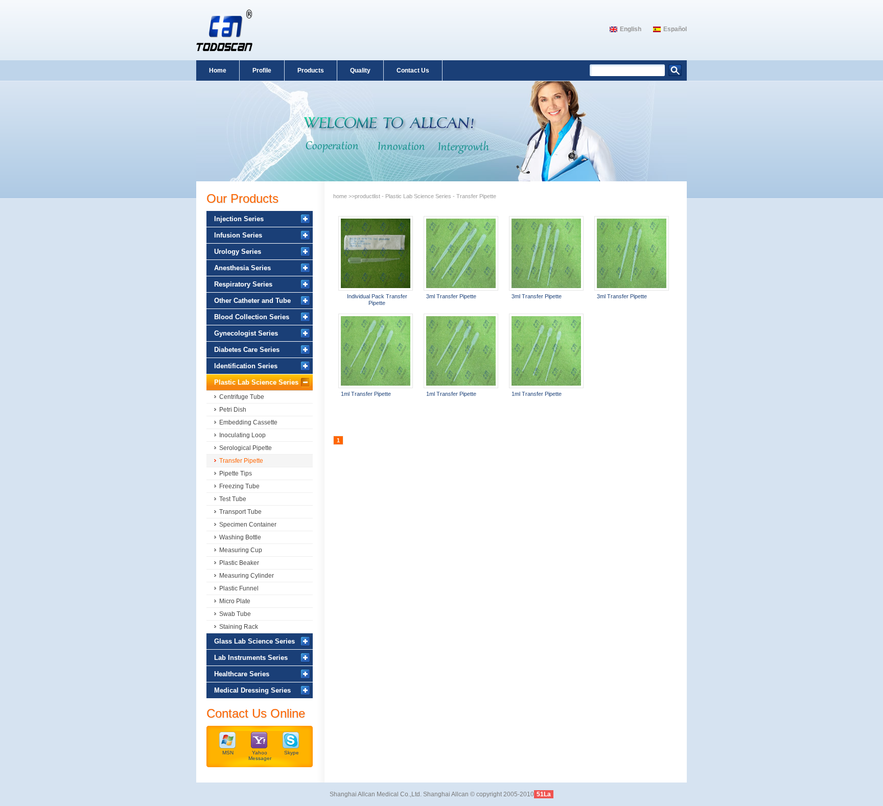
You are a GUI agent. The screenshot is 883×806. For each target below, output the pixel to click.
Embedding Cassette (248, 422)
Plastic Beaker (239, 562)
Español (675, 29)
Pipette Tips (235, 473)
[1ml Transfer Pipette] (375, 351)
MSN (228, 752)
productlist (367, 196)
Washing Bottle (240, 537)
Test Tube (232, 499)
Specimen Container (247, 524)
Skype (291, 752)
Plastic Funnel (239, 588)
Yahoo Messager (259, 755)
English (630, 29)
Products (310, 70)
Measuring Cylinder (246, 575)
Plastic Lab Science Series (418, 196)
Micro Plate (234, 601)
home (340, 196)
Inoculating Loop (242, 435)
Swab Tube (235, 614)
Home (217, 70)
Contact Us (413, 70)
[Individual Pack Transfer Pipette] (375, 253)
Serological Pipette (245, 448)
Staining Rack (238, 626)
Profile (261, 70)
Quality (360, 70)
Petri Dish (232, 409)
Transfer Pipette (241, 460)
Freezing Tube (239, 486)
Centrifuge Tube (241, 396)
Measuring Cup (240, 550)
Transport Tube (240, 511)
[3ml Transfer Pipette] (461, 253)
